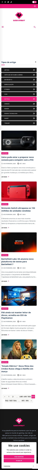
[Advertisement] (19, 42)
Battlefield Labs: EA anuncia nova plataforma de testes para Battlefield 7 (17, 262)
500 (29, 396)
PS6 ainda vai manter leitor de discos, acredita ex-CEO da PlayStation (16, 315)
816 (27, 400)
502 (6, 400)
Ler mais (4, 176)
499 (25, 396)
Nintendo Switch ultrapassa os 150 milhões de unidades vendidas (18, 209)
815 (23, 400)
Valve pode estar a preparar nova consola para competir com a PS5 (17, 158)
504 (15, 400)
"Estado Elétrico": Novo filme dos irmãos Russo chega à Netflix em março (17, 369)
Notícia (4, 153)
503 (10, 400)
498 (21, 396)
